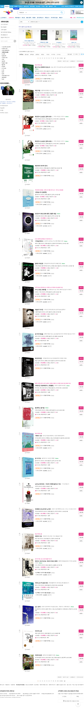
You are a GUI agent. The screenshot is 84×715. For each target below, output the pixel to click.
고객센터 (77, 6)
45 (39, 392)
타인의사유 (54, 585)
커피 (55, 6)
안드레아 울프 (38, 657)
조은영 (54, 438)
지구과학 (4, 68)
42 (39, 465)
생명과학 (4, 55)
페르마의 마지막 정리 (41, 166)
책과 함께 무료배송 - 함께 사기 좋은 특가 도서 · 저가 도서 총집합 (49, 190)
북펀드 (60, 17)
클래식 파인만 (39, 263)
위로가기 (78, 704)
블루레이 (51, 6)
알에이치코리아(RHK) (57, 243)
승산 (58, 410)
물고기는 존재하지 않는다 (42, 67)
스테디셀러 (4, 29)
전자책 (11, 6)
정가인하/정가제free (6, 32)
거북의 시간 (73, 42)
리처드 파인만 (38, 119)
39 (39, 198)
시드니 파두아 (38, 565)
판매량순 (21, 54)
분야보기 (4, 17)
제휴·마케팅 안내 (44, 684)
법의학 (3, 61)
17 (39, 247)
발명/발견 (4, 77)
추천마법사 (17, 17)
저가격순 (53, 54)
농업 (3, 79)
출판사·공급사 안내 (61, 684)
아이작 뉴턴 (38, 631)
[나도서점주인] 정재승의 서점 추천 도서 (43, 239)
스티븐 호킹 (37, 216)
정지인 (45, 71)
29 (39, 148)
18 (39, 414)
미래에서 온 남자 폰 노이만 (43, 509)
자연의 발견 (38, 655)
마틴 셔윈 (42, 388)
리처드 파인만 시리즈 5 (59, 141)
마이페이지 (71, 6)
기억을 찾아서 (39, 241)
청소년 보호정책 (29, 684)
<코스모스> (3, 101)
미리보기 (28, 84)
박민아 (36, 486)
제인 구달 (37, 92)
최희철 (47, 292)
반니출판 (55, 336)
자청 (2, 110)
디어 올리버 (58, 42)
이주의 (4, 83)
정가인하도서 (40, 17)
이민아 (46, 460)
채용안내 (7, 684)
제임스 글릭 (37, 360)
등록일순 (32, 54)
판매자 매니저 (52, 684)
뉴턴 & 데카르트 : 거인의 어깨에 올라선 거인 (48, 484)
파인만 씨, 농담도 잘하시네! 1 (43, 116)
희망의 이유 (38, 536)
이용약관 (13, 684)
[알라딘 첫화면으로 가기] (8, 12)
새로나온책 (28, 17)
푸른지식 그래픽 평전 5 (64, 606)
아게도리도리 (4, 105)
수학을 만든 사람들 (44, 42)
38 (39, 542)
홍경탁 (47, 336)
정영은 (55, 657)
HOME (2, 6)
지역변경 (52, 78)
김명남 (46, 194)
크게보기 (28, 233)
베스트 (23, 17)
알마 (53, 194)
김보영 (46, 585)
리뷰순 (47, 54)
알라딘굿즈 (26, 6)
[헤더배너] (77, 12)
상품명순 (37, 54)
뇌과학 (3, 54)
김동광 (46, 633)
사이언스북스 (54, 92)
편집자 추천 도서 (5, 37)
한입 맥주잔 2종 (38, 65)
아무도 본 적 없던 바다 (41, 583)
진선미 (47, 312)
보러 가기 (49, 81)
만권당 (15, 6)
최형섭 (49, 388)
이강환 (63, 609)
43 (39, 569)
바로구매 (81, 68)
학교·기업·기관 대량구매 (78, 684)
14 (39, 490)
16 (39, 172)
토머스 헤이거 (38, 336)
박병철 (45, 168)
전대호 (46, 243)
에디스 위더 (37, 585)
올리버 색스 (37, 194)
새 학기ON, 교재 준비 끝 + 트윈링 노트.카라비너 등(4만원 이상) (49, 287)
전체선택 (59, 61)
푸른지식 (71, 609)
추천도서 (47, 17)
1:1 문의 (64, 696)
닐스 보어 (38, 607)
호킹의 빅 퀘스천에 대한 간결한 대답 (45, 214)
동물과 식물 (4, 63)
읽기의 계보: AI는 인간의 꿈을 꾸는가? (43, 559)
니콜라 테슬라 (38, 312)
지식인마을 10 (65, 484)
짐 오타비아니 (38, 609)
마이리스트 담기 (80, 61)
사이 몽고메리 (38, 438)
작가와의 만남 (54, 17)
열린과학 (64, 657)
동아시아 (58, 360)
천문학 (3, 66)
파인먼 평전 (38, 358)
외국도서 (21, 6)
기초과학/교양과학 (6, 47)
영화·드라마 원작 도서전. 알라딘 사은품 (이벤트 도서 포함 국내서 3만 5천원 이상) (53, 383)
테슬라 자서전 (39, 309)
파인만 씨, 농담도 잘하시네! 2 (43, 141)
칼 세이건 (8, 99)
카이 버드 (37, 388)
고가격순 (59, 54)
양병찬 (46, 360)
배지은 (46, 216)
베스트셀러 (4, 27)
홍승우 (56, 266)
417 (39, 75)
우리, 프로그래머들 (40, 289)
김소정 (56, 609)
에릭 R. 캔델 (37, 243)
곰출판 (52, 71)
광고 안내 (69, 684)
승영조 (50, 410)
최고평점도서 (4, 34)
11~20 (61, 58)
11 (39, 442)
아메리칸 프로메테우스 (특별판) (44, 385)
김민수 (49, 360)
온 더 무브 (38, 458)
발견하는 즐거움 (40, 408)
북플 (71, 17)
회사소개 (2, 684)
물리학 (3, 64)
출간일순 (27, 54)
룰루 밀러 (37, 71)
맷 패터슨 (48, 438)
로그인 (63, 6)
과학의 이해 (4, 48)
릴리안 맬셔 (48, 657)
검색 (62, 12)
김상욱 (2, 108)
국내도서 (7, 6)
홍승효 (47, 565)
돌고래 (62, 438)
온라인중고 (32, 6)
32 (39, 589)
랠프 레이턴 (44, 266)
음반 (47, 6)
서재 (74, 17)
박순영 (45, 92)
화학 (3, 72)
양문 (54, 312)
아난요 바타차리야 (39, 511)
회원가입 (67, 6)
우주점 (43, 6)
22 (39, 220)
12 (39, 97)
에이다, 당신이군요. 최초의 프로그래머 (46, 561)
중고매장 (38, 6)
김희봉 (47, 119)
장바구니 (81, 6)
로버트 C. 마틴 (38, 292)
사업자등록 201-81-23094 (14, 693)
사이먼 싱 (37, 168)
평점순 (42, 54)
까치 (53, 216)
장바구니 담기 (66, 61)
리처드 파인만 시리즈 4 (59, 116)
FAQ (78, 696)
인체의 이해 (4, 57)
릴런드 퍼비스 (49, 609)
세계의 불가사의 (5, 75)
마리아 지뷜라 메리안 (29, 40)
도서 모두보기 (4, 24)
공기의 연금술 (39, 334)
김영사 (44, 486)
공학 (3, 73)
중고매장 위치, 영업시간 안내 (72, 701)
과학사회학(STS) (5, 50)
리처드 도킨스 (4, 112)
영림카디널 (53, 168)
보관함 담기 (72, 61)
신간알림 (82, 22)
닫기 (81, 2)
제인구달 (37, 90)
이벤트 (33, 17)
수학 (3, 70)
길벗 (54, 292)
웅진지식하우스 (58, 511)
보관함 (81, 72)
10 (57, 58)
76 (39, 123)
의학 (3, 59)
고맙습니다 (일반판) (41, 192)
